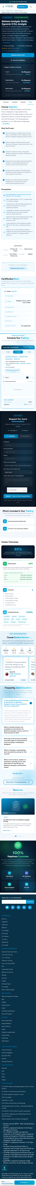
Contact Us (4, 125)
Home (3, 10)
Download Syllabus (19, 60)
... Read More (6, 42)
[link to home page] (10, 6)
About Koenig (5, 115)
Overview (6, 102)
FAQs (30, 102)
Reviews (23, 102)
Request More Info (18, 55)
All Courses (21, 6)
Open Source (9, 10)
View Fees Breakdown (7, 1183)
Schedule (14, 102)
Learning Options (6, 122)
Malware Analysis (19, 10)
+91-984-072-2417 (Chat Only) (19, 1)
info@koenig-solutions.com (19, 141)
